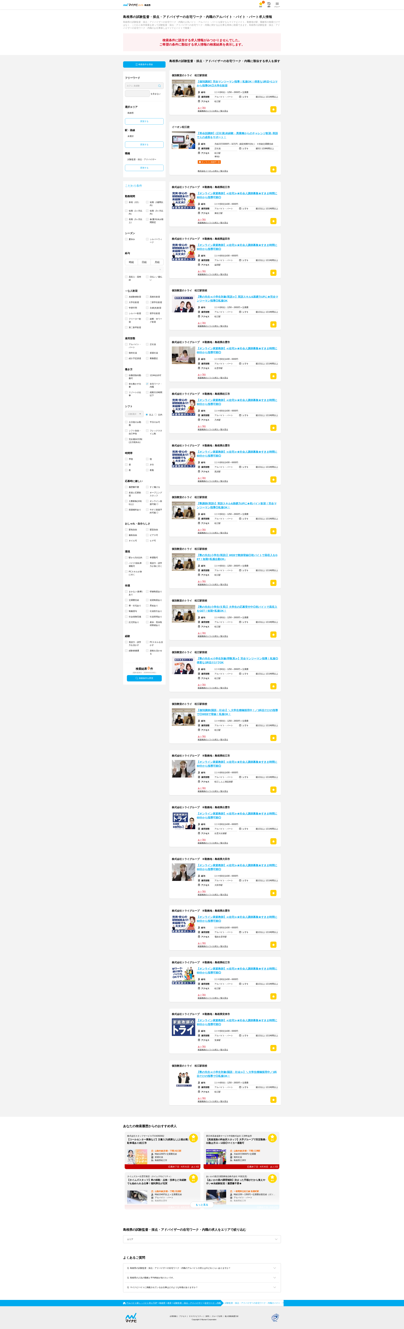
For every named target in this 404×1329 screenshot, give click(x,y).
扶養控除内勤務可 (135, 377)
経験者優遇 (134, 650)
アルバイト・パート (135, 346)
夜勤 (152, 470)
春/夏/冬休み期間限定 (156, 221)
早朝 (131, 459)
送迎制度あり (156, 600)
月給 (157, 262)
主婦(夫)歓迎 (155, 308)
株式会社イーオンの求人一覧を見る (213, 171)
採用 (207, 1316)
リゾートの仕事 (135, 394)
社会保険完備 (135, 617)
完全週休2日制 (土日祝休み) (135, 440)
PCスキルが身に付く (135, 573)
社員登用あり (156, 617)
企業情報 (173, 1316)
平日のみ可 (155, 422)
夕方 (152, 464)
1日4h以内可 (155, 375)
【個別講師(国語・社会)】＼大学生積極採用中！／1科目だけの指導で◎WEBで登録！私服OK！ (237, 712)
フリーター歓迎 (135, 320)
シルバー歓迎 (135, 313)
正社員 (153, 344)
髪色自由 (133, 529)
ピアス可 (154, 535)
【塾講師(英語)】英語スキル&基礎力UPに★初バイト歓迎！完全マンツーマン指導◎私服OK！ (237, 505)
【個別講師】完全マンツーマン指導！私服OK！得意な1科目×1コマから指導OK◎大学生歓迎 (237, 83)
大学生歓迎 (134, 302)
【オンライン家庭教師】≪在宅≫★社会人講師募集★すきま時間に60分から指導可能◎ (237, 195)
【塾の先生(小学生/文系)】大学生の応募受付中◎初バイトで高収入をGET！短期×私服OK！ (237, 608)
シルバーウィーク (156, 240)
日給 (144, 262)
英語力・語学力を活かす (135, 643)
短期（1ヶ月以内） (135, 212)
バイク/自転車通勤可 (135, 564)
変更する (144, 121)
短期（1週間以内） (156, 203)
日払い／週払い (156, 278)
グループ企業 (217, 1316)
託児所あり (134, 622)
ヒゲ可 (153, 540)
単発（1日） (134, 202)
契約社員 (133, 353)
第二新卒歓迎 (135, 327)
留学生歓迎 (155, 313)
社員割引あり (156, 611)
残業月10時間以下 (156, 394)
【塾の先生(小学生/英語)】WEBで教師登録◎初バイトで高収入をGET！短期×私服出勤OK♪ (237, 557)
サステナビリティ (196, 1316)
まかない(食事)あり (135, 593)
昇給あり (154, 605)
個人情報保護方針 (232, 1316)
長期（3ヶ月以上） (135, 221)
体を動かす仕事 (135, 385)
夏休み (132, 239)
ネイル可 (133, 540)
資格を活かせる (156, 652)
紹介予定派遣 (135, 358)
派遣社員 (154, 353)
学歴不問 (133, 308)
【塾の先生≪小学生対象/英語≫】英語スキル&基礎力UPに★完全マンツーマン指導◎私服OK (237, 298)
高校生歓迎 (155, 297)
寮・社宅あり (135, 605)
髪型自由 (154, 529)
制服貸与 (133, 611)
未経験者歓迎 (135, 297)
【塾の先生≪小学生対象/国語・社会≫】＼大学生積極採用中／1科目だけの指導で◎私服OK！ (237, 1074)
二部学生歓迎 (156, 302)
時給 (131, 262)
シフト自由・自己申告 (135, 432)
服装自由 (133, 535)
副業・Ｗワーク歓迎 (156, 320)
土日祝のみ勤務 (135, 423)
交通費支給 (134, 600)
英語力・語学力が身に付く (156, 564)
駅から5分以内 (135, 557)
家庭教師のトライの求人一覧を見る (213, 111)
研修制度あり (156, 591)
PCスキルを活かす (156, 643)
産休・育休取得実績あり (156, 623)
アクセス (182, 1316)
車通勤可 (154, 557)
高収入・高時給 (135, 278)
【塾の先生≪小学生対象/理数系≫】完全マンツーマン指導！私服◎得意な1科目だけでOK (237, 660)
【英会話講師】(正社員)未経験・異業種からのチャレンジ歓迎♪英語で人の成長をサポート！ (237, 135)
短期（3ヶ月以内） (156, 212)
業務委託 (154, 358)
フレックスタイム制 (156, 432)
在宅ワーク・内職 (156, 385)
